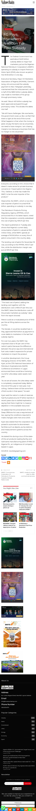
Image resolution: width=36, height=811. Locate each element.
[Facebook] (3, 458)
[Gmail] (30, 458)
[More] (8, 462)
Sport (3, 739)
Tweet (3, 462)
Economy (4, 735)
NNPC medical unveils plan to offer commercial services (27, 474)
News (2, 721)
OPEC (3, 728)
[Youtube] (26, 458)
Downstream (9, 29)
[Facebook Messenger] (13, 458)
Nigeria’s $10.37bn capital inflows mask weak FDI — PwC (19, 761)
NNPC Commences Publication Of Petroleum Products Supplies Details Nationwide (8, 476)
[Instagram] (23, 458)
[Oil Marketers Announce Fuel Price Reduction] (26, 517)
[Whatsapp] (20, 458)
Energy (3, 732)
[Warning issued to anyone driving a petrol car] (10, 497)
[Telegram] (16, 458)
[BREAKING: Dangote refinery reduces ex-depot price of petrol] (10, 517)
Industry (3, 718)
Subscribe (27, 783)
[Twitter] (6, 458)
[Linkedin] (9, 458)
